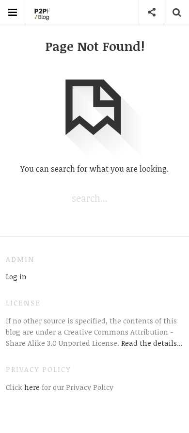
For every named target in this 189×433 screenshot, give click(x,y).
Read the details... (152, 343)
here (31, 387)
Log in (16, 276)
